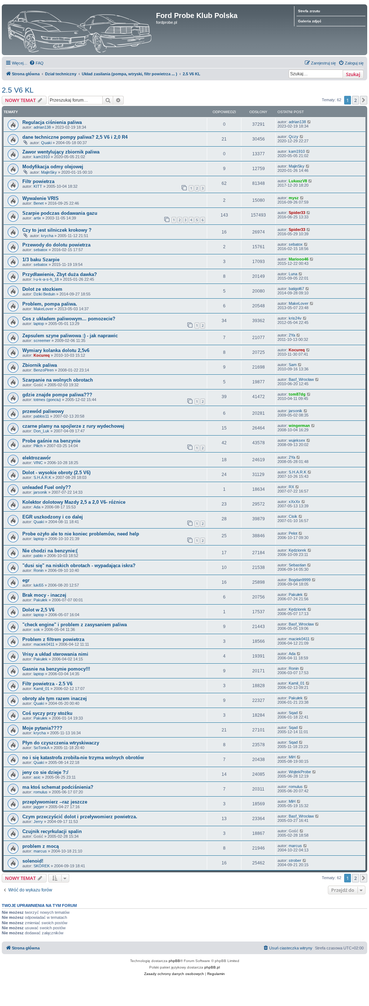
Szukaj (353, 74)
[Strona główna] (80, 29)
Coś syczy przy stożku (47, 713)
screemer (42, 340)
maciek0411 (44, 644)
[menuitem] (36, 63)
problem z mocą (40, 846)
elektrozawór (36, 457)
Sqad (293, 713)
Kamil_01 (41, 688)
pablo (38, 555)
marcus (40, 851)
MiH (292, 757)
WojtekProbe (300, 772)
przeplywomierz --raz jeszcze (54, 802)
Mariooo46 (298, 259)
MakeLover (43, 309)
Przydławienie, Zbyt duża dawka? (59, 274)
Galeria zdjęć (309, 21)
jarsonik (295, 411)
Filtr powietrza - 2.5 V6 (47, 683)
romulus (41, 792)
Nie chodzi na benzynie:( (49, 550)
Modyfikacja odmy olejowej (52, 166)
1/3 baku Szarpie (40, 259)
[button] (363, 100)
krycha (47, 235)
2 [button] (355, 100)
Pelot (293, 533)
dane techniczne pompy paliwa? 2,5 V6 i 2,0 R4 (75, 137)
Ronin (39, 570)
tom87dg (297, 394)
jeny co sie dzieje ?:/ (45, 772)
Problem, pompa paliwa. (49, 304)
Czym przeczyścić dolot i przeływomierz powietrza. (79, 816)
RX (291, 487)
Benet (39, 203)
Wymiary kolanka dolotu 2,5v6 (55, 350)
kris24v (295, 318)
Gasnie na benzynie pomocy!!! (56, 669)
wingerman (299, 425)
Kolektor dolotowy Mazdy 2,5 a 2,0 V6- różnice (73, 502)
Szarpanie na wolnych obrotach (57, 380)
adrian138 (42, 127)
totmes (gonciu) (47, 399)
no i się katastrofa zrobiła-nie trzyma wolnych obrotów (83, 757)
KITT (38, 186)
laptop (39, 323)
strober (295, 860)
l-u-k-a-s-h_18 (46, 279)
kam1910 (42, 157)
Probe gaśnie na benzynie (51, 441)
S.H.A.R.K (42, 477)
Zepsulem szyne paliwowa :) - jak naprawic (70, 335)
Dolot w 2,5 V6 (38, 610)
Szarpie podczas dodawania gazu (59, 213)
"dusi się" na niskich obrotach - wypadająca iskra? (78, 565)
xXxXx (294, 501)
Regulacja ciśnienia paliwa (52, 122)
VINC (38, 462)
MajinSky (49, 172)
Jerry (38, 821)
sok (37, 629)
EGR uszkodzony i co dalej (52, 517)
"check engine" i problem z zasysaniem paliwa (74, 624)
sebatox (41, 250)
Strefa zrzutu (309, 11)
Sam (293, 364)
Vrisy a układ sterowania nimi (55, 654)
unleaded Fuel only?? (46, 487)
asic (37, 777)
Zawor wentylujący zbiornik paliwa (60, 152)
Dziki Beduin (44, 294)
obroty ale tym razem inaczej (54, 698)
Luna (293, 274)
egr (26, 580)
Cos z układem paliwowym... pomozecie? (68, 318)
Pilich (38, 446)
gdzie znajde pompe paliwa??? (57, 394)
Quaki (46, 143)
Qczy (293, 136)
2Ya (292, 335)
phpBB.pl (212, 967)
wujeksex (297, 440)
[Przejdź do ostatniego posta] (309, 122)
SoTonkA (41, 747)
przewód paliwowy (43, 411)
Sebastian (297, 565)
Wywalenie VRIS (40, 198)
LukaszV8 (298, 181)
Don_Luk (41, 431)
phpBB (174, 961)
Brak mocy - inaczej (44, 595)
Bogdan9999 (300, 580)
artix (37, 218)
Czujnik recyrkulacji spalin (52, 831)
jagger (39, 807)
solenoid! (32, 861)
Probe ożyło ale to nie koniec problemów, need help (80, 534)
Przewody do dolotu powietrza (56, 245)
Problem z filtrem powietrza (53, 639)
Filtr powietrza (38, 181)
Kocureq (42, 355)
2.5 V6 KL (18, 90)
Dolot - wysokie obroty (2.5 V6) (56, 472)
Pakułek (41, 600)
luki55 (39, 585)
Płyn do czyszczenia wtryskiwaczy (60, 742)
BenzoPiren (44, 370)
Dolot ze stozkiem (42, 289)
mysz (294, 198)
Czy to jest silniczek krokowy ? (57, 230)
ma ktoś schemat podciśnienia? (57, 787)
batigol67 (296, 288)
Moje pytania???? (42, 728)
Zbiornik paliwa (39, 365)
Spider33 (297, 212)
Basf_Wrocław (301, 379)
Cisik (293, 516)
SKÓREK (42, 866)
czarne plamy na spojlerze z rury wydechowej (73, 426)
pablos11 (41, 416)
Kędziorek (297, 550)
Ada (37, 507)
